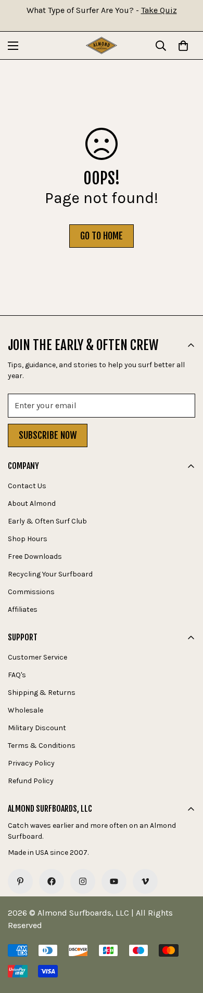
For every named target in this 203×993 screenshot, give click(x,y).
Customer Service (37, 657)
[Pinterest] (20, 881)
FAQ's (17, 674)
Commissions (31, 591)
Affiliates (22, 609)
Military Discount (37, 727)
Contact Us (27, 485)
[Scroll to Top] (184, 938)
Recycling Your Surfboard (50, 574)
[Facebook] (51, 881)
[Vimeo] (145, 881)
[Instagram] (82, 881)
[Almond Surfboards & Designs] (101, 45)
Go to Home (101, 235)
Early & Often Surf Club (47, 521)
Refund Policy (31, 780)
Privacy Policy (31, 763)
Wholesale (25, 710)
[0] (183, 46)
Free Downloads (35, 556)
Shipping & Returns (41, 692)
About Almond (32, 503)
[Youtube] (114, 881)
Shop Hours (27, 538)
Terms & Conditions (41, 745)
